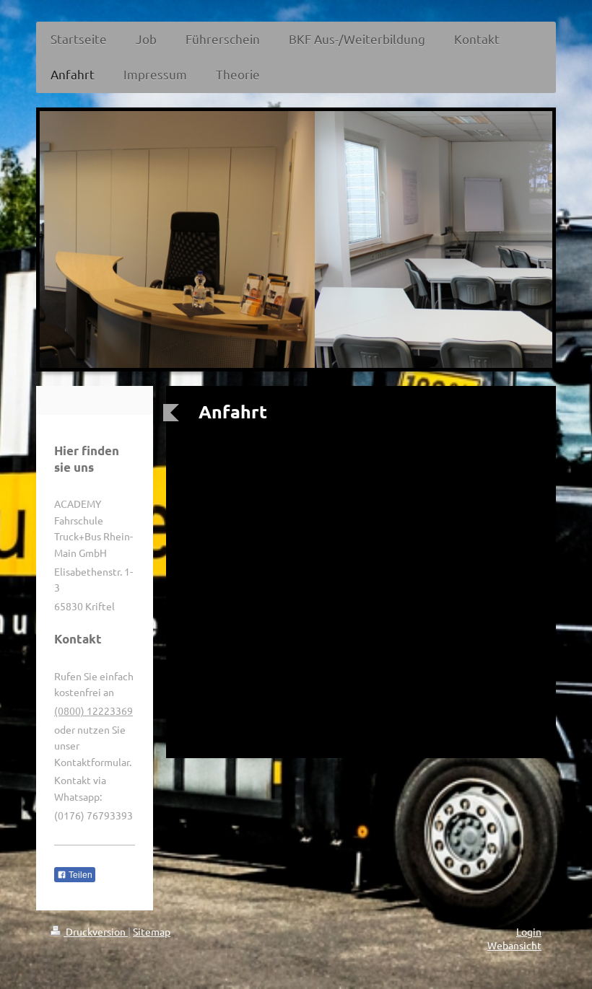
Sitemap (151, 931)
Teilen (79, 875)
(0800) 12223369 (93, 710)
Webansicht (514, 945)
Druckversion (96, 931)
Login (528, 931)
